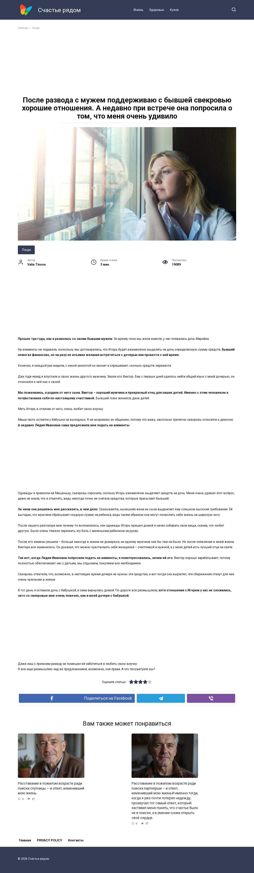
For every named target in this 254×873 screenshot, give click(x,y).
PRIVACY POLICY (49, 840)
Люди (26, 250)
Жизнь (138, 10)
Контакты (76, 840)
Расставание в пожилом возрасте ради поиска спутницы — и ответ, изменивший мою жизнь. (51, 788)
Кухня (174, 10)
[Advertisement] (127, 62)
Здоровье (156, 10)
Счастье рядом (59, 10)
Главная (25, 840)
